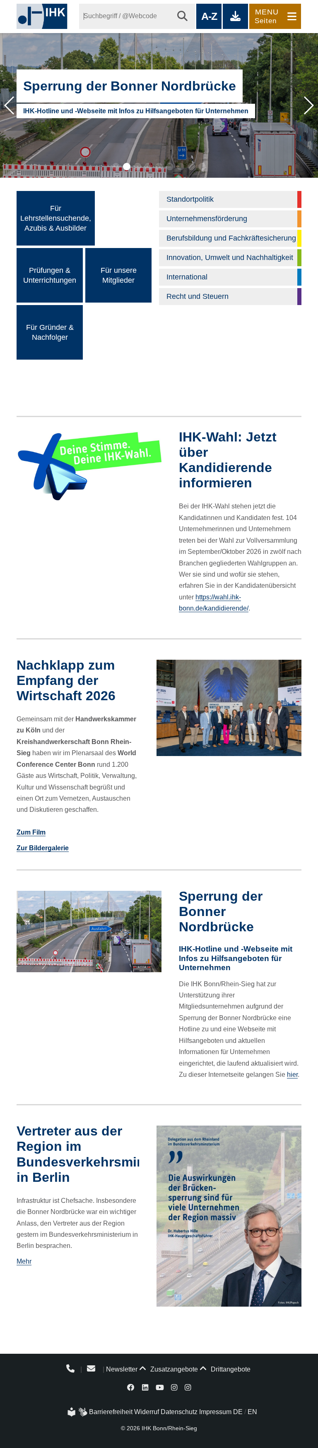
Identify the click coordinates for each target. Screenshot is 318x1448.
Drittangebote (230, 1369)
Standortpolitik (190, 199)
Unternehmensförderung (206, 219)
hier (292, 1074)
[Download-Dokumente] (235, 16)
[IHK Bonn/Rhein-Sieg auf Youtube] (160, 1387)
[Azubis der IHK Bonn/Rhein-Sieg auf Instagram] (188, 1387)
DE (238, 1411)
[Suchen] (182, 16)
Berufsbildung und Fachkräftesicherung (231, 238)
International (186, 277)
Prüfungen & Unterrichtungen (49, 275)
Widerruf (146, 1411)
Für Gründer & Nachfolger (50, 332)
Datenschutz (179, 1411)
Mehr (24, 1261)
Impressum (215, 1411)
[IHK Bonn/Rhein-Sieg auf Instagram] (174, 1387)
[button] (116, 166)
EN (252, 1411)
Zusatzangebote (173, 1369)
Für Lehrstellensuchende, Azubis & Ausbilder (55, 218)
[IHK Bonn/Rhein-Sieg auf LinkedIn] (145, 1387)
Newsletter (121, 1369)
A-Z (209, 16)
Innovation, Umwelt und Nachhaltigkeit (229, 257)
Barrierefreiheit (110, 1411)
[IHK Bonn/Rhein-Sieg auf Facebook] (131, 1387)
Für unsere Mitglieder (119, 275)
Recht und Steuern (197, 296)
